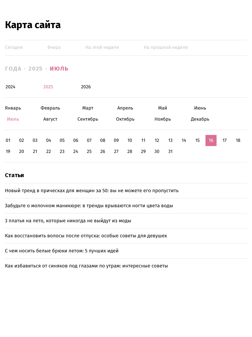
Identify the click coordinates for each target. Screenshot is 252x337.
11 (143, 140)
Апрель (125, 108)
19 (8, 151)
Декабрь (200, 119)
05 (62, 140)
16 (211, 140)
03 (34, 140)
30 (156, 151)
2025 (36, 68)
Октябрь (125, 119)
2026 (86, 87)
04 (48, 140)
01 (8, 140)
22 (48, 151)
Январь (12, 108)
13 (170, 140)
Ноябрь (162, 119)
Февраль (50, 108)
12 (157, 140)
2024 (11, 87)
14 (184, 140)
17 (224, 140)
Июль (59, 68)
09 (116, 140)
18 (238, 140)
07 (89, 140)
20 (21, 151)
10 (129, 140)
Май (162, 108)
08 (102, 140)
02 (21, 140)
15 (197, 140)
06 (75, 140)
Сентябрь (87, 119)
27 (116, 151)
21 (35, 151)
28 (129, 151)
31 (170, 151)
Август (50, 119)
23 (62, 151)
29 (143, 151)
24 (75, 151)
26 (102, 151)
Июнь (200, 108)
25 (89, 151)
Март (87, 108)
